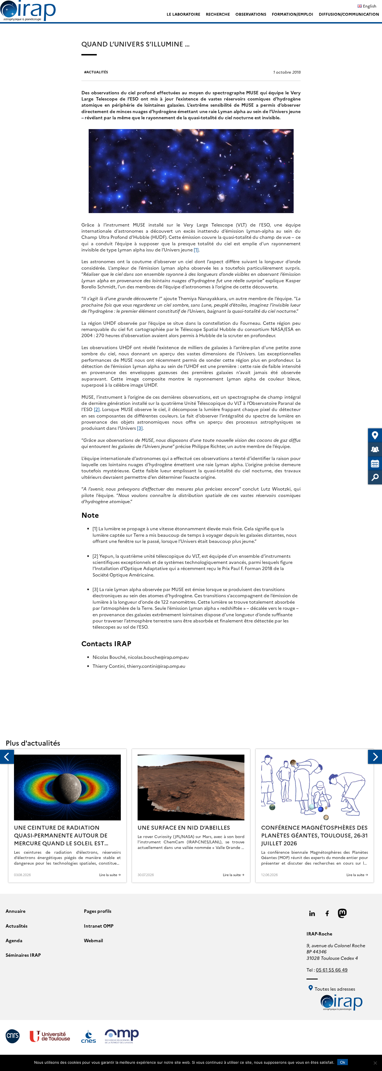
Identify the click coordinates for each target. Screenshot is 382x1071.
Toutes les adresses (334, 989)
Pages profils (97, 911)
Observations (250, 14)
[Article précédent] (7, 757)
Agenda (14, 940)
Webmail (93, 940)
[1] (196, 249)
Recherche (218, 14)
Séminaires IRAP (23, 955)
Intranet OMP (99, 926)
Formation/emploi (292, 14)
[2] (97, 409)
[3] (140, 428)
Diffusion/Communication (349, 14)
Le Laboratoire (183, 14)
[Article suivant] (375, 757)
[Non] (375, 1063)
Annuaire (15, 911)
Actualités (97, 71)
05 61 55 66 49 (332, 970)
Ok (342, 1062)
